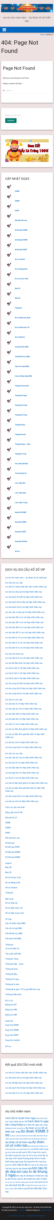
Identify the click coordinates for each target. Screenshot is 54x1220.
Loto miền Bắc (20, 483)
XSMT (17, 211)
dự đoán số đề (14, 1136)
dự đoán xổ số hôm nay (18, 1142)
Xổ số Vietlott (11, 887)
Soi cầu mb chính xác (14, 654)
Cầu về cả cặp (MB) (22, 366)
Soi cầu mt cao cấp (13, 700)
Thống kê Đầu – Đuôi (22, 444)
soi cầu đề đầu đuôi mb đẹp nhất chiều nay (23, 663)
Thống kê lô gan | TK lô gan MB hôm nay (22, 989)
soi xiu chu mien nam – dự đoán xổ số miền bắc (26, 577)
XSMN (17, 201)
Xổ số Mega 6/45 (21, 269)
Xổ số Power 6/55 (21, 279)
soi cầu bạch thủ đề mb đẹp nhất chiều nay (23, 597)
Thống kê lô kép (21, 415)
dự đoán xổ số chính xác (22, 1139)
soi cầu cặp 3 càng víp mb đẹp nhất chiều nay (24, 612)
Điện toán (9, 899)
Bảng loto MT (11, 1004)
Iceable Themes (46, 1210)
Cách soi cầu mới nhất (15, 807)
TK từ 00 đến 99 (20, 473)
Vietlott (8, 863)
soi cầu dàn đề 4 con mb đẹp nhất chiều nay (24, 617)
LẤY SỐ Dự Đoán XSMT (34, 1155)
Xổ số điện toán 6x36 (22, 318)
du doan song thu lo (17, 1128)
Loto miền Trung (21, 503)
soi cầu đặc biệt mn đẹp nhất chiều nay (22, 767)
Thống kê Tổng (20, 454)
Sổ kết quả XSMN (21, 240)
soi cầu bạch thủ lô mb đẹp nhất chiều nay (23, 607)
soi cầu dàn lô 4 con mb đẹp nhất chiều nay (24, 643)
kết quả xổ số (11, 817)
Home (42, 35)
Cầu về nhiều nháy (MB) (23, 376)
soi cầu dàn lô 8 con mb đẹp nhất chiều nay (24, 658)
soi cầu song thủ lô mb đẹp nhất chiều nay (23, 693)
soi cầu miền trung (19, 1188)
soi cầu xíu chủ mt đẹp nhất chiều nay (21, 742)
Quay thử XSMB (20, 512)
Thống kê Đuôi (20, 434)
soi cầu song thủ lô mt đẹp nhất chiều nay (23, 747)
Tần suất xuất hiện (21, 464)
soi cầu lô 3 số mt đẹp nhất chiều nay (21, 724)
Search (10, 121)
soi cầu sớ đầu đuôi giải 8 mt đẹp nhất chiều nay (26, 729)
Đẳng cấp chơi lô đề (13, 812)
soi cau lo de (20, 1164)
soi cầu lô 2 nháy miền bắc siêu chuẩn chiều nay (26, 587)
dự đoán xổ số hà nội (39, 1139)
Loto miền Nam (20, 493)
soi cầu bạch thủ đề (14, 1185)
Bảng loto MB (11, 1015)
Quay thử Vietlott (21, 541)
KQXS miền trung (41, 1149)
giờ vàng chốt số (34, 1146)
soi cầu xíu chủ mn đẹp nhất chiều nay (21, 801)
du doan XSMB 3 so (26, 1133)
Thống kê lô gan (21, 395)
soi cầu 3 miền (40, 1179)
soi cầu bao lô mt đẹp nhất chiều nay (21, 704)
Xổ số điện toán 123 (22, 327)
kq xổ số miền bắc (12, 1152)
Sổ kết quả (9, 843)
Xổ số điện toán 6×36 (14, 913)
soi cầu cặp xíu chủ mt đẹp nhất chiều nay (23, 709)
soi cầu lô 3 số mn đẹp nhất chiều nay (21, 778)
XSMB (17, 191)
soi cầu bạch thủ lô (39, 1182)
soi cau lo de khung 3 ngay (26, 1173)
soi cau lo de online (23, 1179)
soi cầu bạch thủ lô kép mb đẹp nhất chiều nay (25, 602)
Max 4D (17, 298)
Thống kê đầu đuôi (22, 386)
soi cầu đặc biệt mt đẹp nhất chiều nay (22, 714)
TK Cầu (8, 919)
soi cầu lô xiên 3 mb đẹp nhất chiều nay (22, 673)
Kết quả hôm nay (21, 220)
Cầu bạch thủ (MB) (21, 347)
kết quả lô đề (24, 1152)
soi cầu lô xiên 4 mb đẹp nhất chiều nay (22, 678)
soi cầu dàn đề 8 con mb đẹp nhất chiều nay (24, 627)
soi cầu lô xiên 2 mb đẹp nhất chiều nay (22, 668)
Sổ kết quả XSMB (21, 230)
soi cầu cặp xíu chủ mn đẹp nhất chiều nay (23, 757)
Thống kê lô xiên (21, 405)
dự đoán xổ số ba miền (27, 1136)
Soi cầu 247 (8, 1182)
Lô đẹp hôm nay (37, 1152)
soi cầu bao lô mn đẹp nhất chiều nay (21, 762)
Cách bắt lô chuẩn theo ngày (20, 1118)
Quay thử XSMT (20, 532)
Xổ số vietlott (20, 259)
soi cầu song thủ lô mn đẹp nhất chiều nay (23, 796)
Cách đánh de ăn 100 (18, 1121)
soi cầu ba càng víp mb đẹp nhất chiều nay (23, 592)
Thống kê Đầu (20, 425)
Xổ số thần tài (20, 337)
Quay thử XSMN (20, 522)
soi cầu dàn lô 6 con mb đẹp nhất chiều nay (24, 648)
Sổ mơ (17, 551)
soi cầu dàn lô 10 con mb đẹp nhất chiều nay (24, 637)
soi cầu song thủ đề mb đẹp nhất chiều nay (23, 683)
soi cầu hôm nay (31, 1185)
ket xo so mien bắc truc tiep (23, 1149)
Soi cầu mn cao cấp (13, 753)
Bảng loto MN (11, 1009)
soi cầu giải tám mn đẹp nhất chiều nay (22, 773)
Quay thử (9, 1021)
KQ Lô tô (9, 1000)
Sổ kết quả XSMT (21, 250)
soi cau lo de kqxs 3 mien (28, 1175)
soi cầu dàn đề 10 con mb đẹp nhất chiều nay (24, 632)
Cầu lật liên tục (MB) (22, 356)
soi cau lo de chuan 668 (20, 1168)
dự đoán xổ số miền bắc (24, 1144)
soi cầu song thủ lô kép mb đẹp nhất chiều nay (25, 688)
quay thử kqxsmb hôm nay (30, 1161)
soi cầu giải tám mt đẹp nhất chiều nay (22, 719)
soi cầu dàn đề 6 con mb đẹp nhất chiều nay (24, 622)
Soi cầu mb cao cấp (13, 583)
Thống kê (18, 308)
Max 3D (17, 288)
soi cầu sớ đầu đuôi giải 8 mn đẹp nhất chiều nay (26, 783)
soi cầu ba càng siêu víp (22, 1182)
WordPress (21, 1210)
